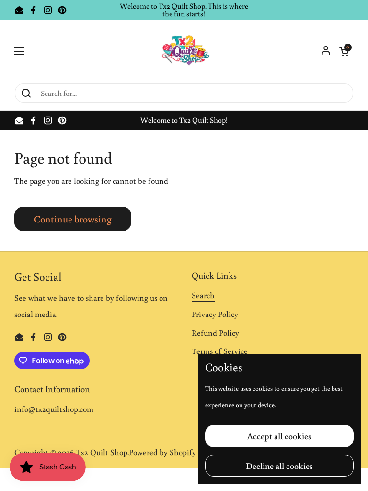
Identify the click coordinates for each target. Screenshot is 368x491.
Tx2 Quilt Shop (101, 452)
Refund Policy (215, 332)
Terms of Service (220, 351)
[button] (344, 51)
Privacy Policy (215, 314)
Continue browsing (73, 218)
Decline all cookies (279, 465)
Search (203, 295)
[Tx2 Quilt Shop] (184, 51)
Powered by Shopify (162, 452)
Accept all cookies (279, 436)
